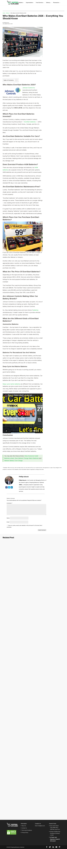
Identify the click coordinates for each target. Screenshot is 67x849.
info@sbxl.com (41, 825)
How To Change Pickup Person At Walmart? (17, 627)
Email (8, 522)
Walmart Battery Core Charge (13, 460)
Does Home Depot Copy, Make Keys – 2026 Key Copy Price (55, 827)
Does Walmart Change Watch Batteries (27, 458)
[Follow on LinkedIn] (12, 487)
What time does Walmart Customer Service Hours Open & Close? (24, 719)
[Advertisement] (56, 35)
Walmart (8, 13)
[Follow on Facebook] (6, 487)
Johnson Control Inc (28, 88)
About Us (24, 825)
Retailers (20, 2)
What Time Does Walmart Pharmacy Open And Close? (21, 811)
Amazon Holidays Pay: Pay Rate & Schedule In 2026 (55, 833)
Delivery (48, 2)
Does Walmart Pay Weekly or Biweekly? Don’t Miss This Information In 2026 (27, 765)
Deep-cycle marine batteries (11, 384)
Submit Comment (42, 530)
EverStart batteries (30, 122)
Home (4, 13)
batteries (35, 310)
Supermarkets (29, 2)
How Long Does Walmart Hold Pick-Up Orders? (18, 673)
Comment (9, 503)
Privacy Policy (25, 832)
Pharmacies (56, 2)
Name (8, 518)
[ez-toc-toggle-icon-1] (15, 80)
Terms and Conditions (27, 830)
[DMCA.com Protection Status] (11, 834)
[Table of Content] (16, 80)
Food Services (39, 2)
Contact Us (24, 828)
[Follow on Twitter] (9, 487)
